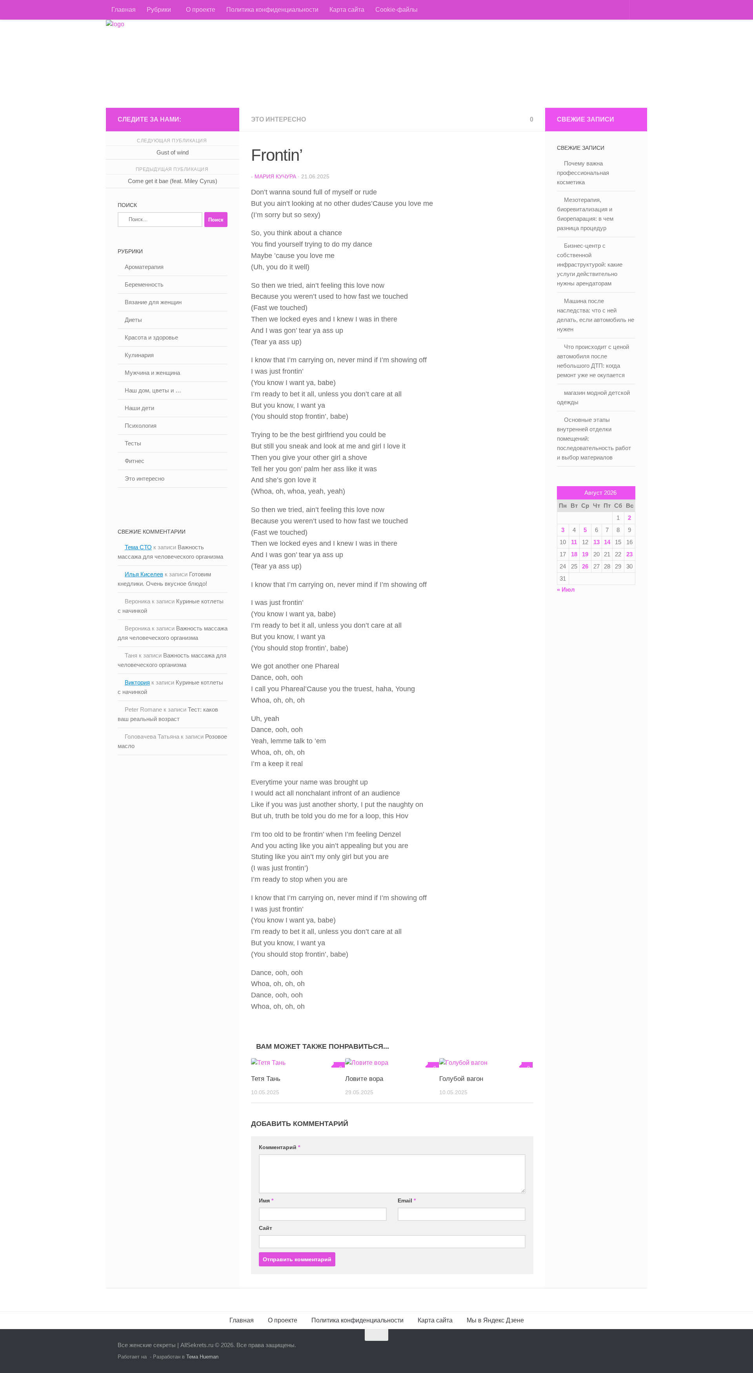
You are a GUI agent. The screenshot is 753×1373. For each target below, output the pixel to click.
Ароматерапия (144, 266)
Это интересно (278, 119)
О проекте (200, 9)
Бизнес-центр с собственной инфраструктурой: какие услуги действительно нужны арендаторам (589, 264)
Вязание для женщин (153, 302)
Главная (123, 9)
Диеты (133, 319)
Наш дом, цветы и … (153, 390)
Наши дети (139, 408)
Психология (140, 425)
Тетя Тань (265, 1078)
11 (574, 542)
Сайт (265, 1228)
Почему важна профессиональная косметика (583, 172)
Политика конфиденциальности (272, 9)
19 (585, 554)
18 (574, 554)
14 (607, 542)
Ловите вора (364, 1078)
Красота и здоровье (151, 337)
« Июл (566, 589)
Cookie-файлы (396, 9)
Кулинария (139, 355)
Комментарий (279, 1147)
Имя (266, 1200)
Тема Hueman (202, 1357)
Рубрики (159, 9)
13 (596, 542)
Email (407, 1200)
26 (585, 566)
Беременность (144, 284)
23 (629, 554)
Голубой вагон (461, 1078)
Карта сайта (346, 9)
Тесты (133, 443)
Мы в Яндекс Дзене (495, 1320)
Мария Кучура (275, 176)
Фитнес (134, 461)
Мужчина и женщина (152, 372)
